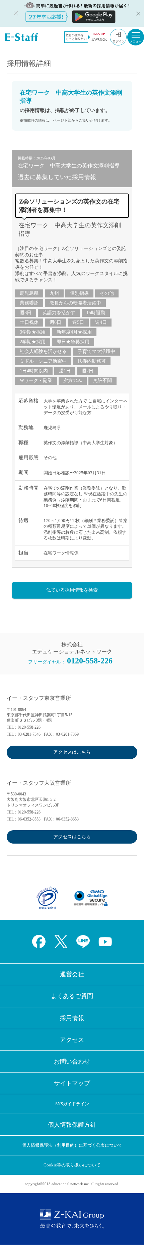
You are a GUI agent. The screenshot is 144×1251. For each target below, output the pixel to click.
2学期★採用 (33, 341)
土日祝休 (29, 322)
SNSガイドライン (72, 1103)
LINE (83, 941)
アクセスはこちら (72, 752)
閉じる (137, 13)
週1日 (65, 370)
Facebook (38, 941)
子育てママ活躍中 (96, 351)
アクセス (72, 1039)
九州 (54, 293)
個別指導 (79, 293)
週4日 (101, 322)
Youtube (105, 941)
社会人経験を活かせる (43, 351)
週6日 (55, 322)
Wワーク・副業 (36, 380)
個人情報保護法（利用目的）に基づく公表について (72, 1145)
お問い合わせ (72, 1061)
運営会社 (72, 974)
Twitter (61, 941)
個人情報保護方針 (72, 1124)
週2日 (87, 370)
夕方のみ (72, 380)
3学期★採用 (33, 332)
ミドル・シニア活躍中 (43, 361)
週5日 (78, 322)
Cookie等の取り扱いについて (72, 1164)
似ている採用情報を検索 (72, 590)
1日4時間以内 (34, 370)
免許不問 (102, 380)
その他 (107, 293)
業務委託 (29, 302)
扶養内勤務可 (92, 361)
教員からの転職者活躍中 (75, 302)
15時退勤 (95, 312)
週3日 (25, 312)
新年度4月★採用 (74, 332)
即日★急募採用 (73, 341)
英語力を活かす (59, 312)
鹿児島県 (29, 293)
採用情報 (72, 1018)
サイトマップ (72, 1083)
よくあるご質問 (72, 996)
